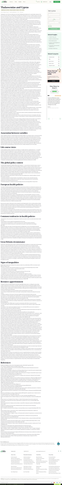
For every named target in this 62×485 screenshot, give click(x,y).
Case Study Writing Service (53, 461)
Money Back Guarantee (28, 454)
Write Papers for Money (27, 466)
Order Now (57, 484)
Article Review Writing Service (28, 461)
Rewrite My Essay (39, 457)
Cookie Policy (38, 454)
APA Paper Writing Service (15, 461)
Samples (20, 1)
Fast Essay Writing (27, 458)
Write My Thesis (38, 459)
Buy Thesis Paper (26, 471)
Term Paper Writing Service (28, 463)
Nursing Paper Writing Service (41, 462)
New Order (57, 1)
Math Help (38, 467)
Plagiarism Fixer (38, 466)
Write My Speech (14, 466)
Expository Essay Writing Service (16, 467)
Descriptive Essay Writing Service (54, 469)
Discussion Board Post (52, 471)
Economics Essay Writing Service (16, 459)
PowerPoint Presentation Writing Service (41, 470)
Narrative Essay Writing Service (16, 469)
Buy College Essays (14, 471)
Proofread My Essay (52, 457)
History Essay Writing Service (28, 469)
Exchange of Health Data (53, 48)
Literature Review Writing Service (29, 462)
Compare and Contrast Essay (54, 470)
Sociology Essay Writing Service (54, 467)
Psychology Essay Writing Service (54, 466)
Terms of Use (13, 454)
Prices (16, 1)
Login (50, 1)
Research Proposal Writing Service (17, 463)
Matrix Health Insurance (53, 40)
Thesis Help (38, 463)
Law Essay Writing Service (15, 462)
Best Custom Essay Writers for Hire (54, 473)
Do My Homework (14, 457)
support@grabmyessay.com (40, 451)
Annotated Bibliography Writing (54, 459)
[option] (54, 101)
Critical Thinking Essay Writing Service (41, 472)
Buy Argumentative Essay (28, 459)
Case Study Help (51, 458)
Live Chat (38, 1)
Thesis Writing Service (52, 463)
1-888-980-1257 (45, 1)
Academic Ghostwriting (40, 458)
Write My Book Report (52, 462)
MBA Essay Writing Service (15, 458)
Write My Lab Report (27, 457)
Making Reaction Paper (27, 467)
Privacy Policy (51, 454)
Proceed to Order (54, 28)
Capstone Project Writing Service (41, 461)
